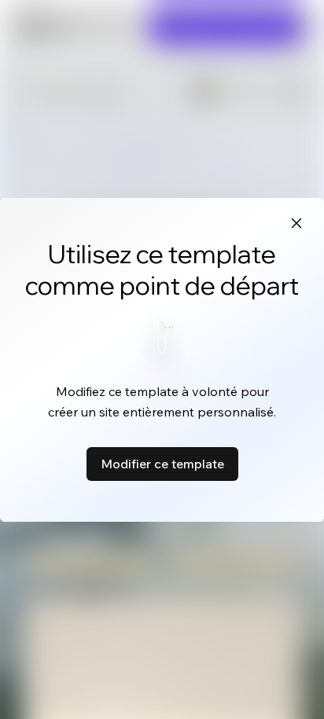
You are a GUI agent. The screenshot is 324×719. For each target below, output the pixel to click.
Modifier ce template (162, 463)
